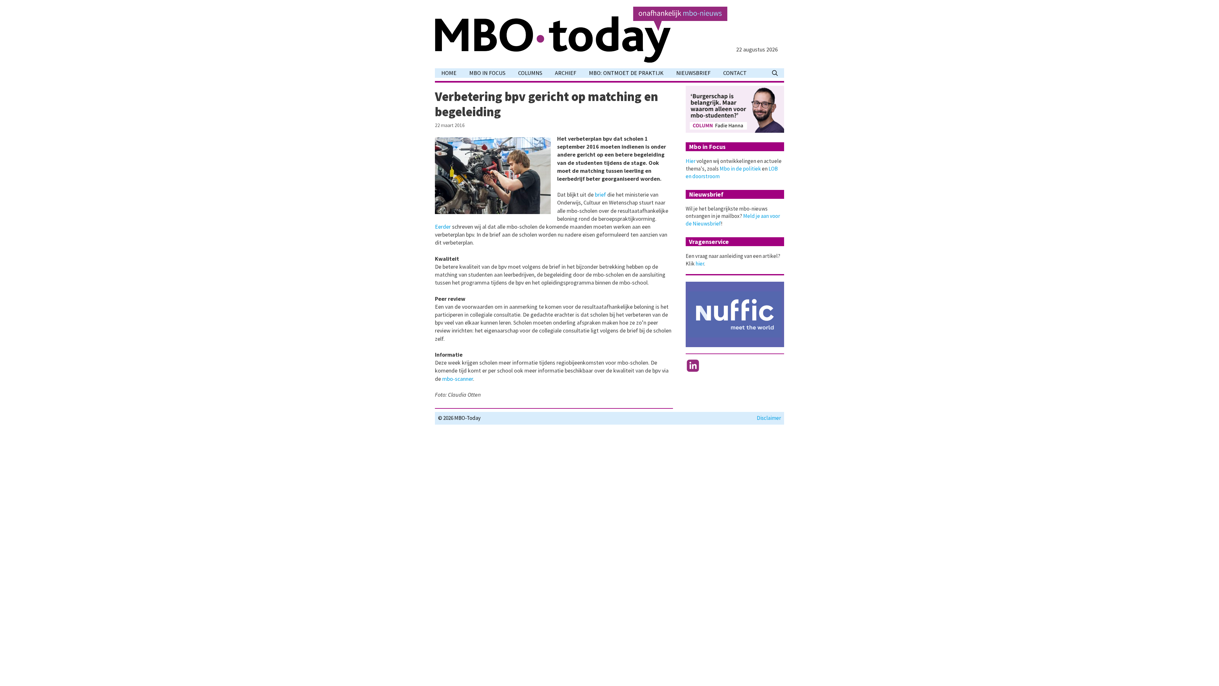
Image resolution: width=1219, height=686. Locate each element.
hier (700, 263)
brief (601, 194)
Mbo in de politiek (740, 168)
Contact (735, 73)
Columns (530, 73)
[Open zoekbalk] (775, 73)
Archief (565, 73)
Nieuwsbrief (693, 73)
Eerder (443, 226)
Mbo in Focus (487, 73)
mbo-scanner (457, 378)
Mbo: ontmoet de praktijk (626, 73)
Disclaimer (769, 417)
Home (448, 73)
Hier (691, 161)
